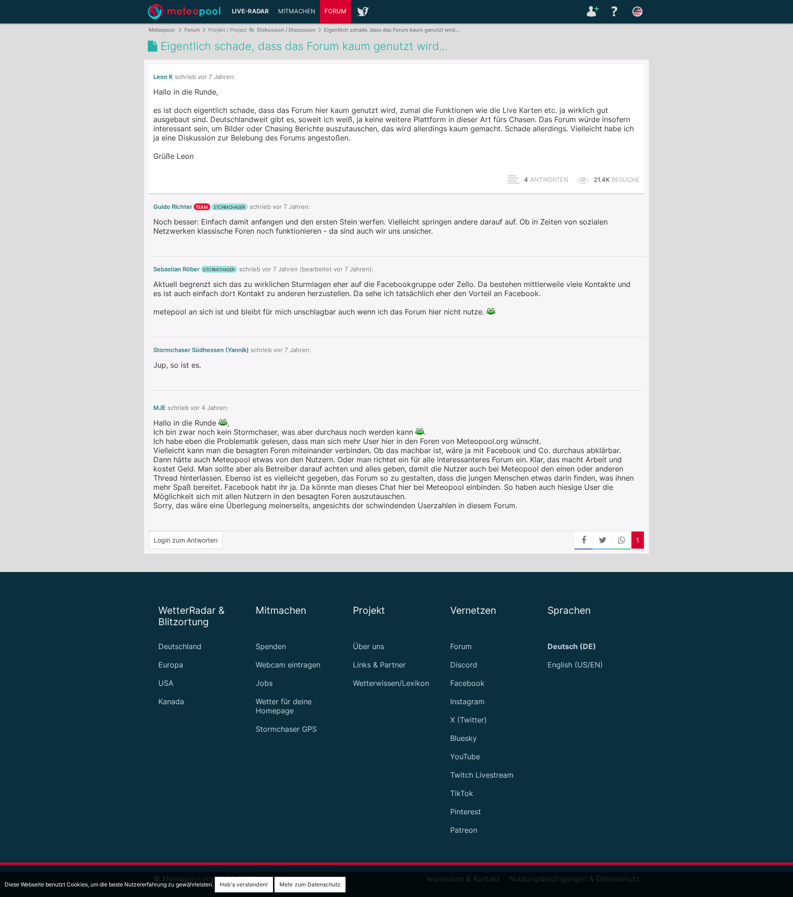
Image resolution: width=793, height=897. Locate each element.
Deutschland (179, 646)
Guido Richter (172, 206)
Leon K (163, 76)
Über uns (368, 646)
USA (165, 683)
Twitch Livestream (482, 774)
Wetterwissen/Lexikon (391, 683)
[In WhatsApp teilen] (621, 540)
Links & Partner (379, 664)
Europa (170, 664)
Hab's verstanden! (244, 884)
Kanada (171, 701)
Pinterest (465, 811)
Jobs (264, 683)
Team (201, 207)
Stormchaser (229, 207)
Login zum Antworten (186, 540)
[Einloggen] (591, 11)
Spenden (271, 646)
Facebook (467, 683)
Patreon (463, 830)
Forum (335, 11)
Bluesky (463, 738)
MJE (159, 407)
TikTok (461, 793)
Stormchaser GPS (286, 729)
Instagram (467, 701)
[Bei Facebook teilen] (584, 540)
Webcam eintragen (288, 664)
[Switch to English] (637, 11)
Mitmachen (296, 11)
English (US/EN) (575, 664)
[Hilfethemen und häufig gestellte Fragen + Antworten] (614, 11)
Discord (463, 664)
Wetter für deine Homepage (284, 706)
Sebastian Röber (176, 269)
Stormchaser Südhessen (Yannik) (201, 350)
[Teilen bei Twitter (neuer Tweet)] (602, 540)
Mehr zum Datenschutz (310, 884)
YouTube (465, 756)
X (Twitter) (468, 719)
